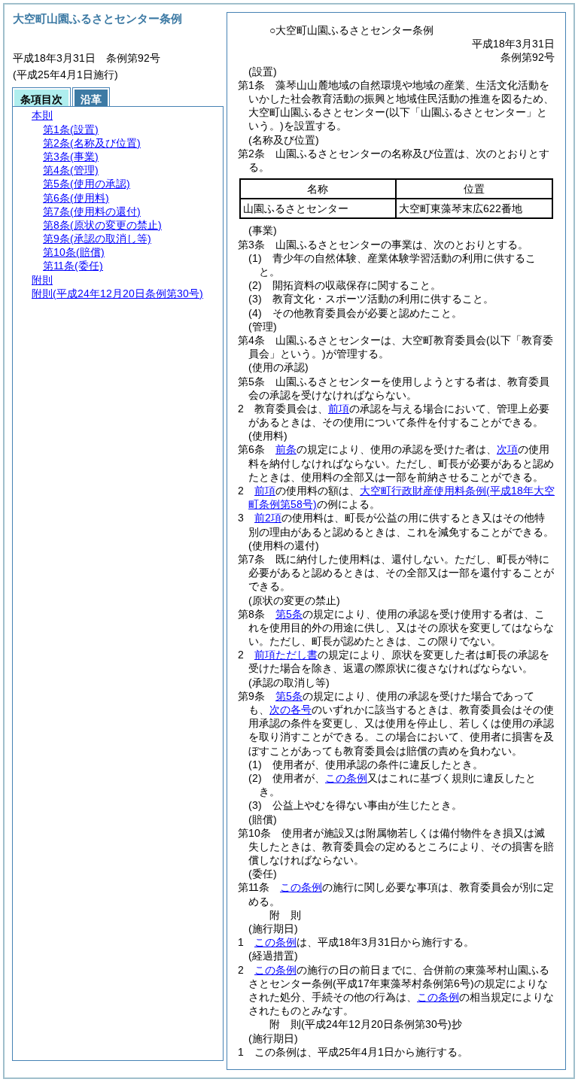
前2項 (267, 518)
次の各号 (290, 710)
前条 (286, 449)
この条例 (346, 778)
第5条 (289, 614)
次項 (507, 449)
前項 (338, 409)
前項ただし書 (286, 655)
